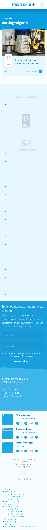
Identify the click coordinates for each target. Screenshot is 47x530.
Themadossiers (12, 506)
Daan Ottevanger (24, 442)
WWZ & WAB (16, 511)
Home (8, 489)
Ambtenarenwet (17, 516)
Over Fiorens (11, 491)
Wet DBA (14, 509)
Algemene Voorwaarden (23, 459)
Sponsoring (10, 521)
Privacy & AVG (17, 514)
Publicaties (10, 504)
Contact (9, 524)
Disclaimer (23, 461)
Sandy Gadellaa (23, 429)
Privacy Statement (23, 464)
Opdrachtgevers (12, 501)
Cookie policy (23, 466)
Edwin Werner (23, 415)
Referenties (10, 519)
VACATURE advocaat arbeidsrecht (21, 526)
